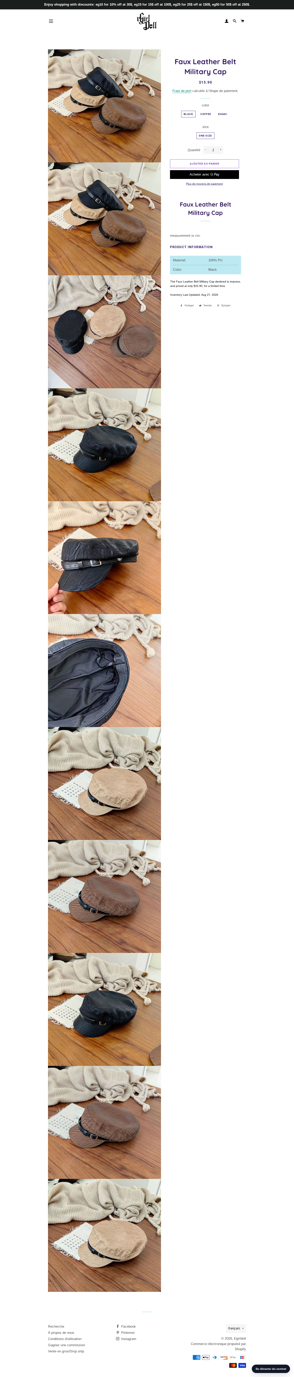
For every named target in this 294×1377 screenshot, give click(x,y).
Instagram (128, 1339)
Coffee (205, 114)
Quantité (194, 150)
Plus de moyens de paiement (204, 183)
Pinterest (127, 1333)
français (234, 1328)
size (205, 127)
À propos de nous (61, 1333)
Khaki (222, 114)
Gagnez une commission (66, 1345)
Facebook (128, 1326)
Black (188, 114)
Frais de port (181, 91)
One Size (205, 135)
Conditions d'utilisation (64, 1339)
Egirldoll (240, 1338)
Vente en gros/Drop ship (66, 1351)
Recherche (56, 1326)
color (205, 105)
